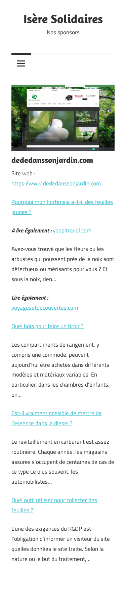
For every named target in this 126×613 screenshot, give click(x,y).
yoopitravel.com (72, 230)
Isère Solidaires (63, 18)
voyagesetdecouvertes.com (44, 307)
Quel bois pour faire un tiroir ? (47, 326)
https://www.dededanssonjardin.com (56, 183)
